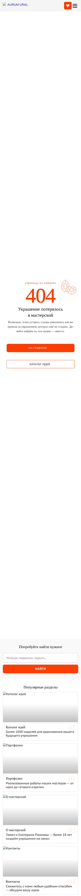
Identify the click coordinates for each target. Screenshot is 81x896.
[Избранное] (68, 5)
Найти (40, 668)
